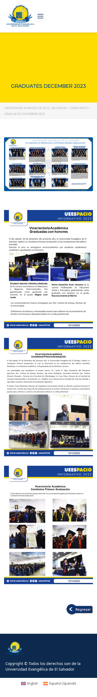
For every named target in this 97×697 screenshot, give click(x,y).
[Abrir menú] (40, 16)
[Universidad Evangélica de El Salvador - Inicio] (20, 16)
